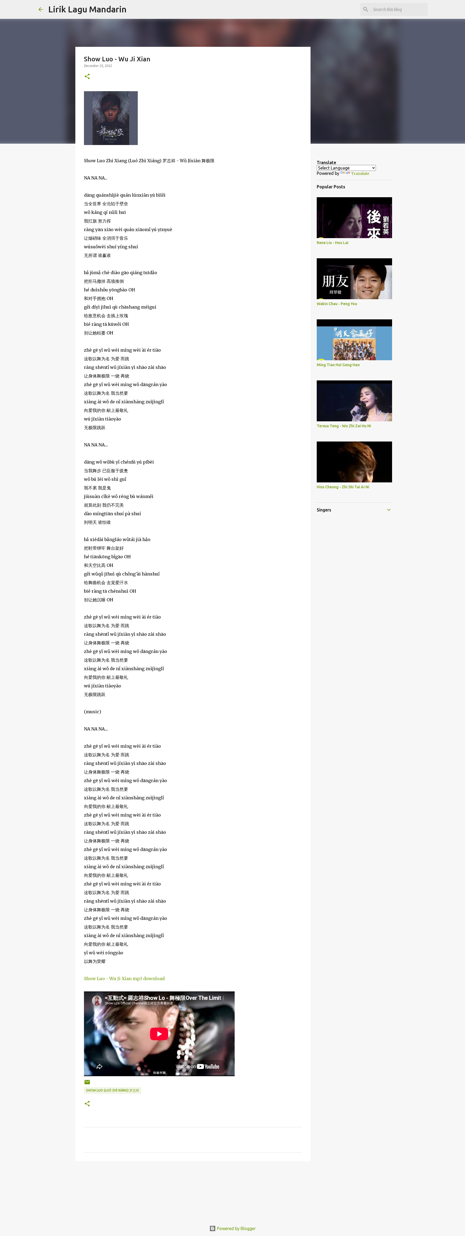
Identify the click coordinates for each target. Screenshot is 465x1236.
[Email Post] (87, 1084)
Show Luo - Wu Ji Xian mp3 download (124, 978)
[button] (87, 76)
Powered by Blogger (236, 1228)
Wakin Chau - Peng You (337, 304)
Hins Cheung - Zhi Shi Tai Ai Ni (343, 487)
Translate (360, 173)
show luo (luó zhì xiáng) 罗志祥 (112, 1090)
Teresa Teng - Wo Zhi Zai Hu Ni (344, 426)
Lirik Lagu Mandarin (87, 9)
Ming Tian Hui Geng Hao (338, 365)
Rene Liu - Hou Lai (332, 243)
